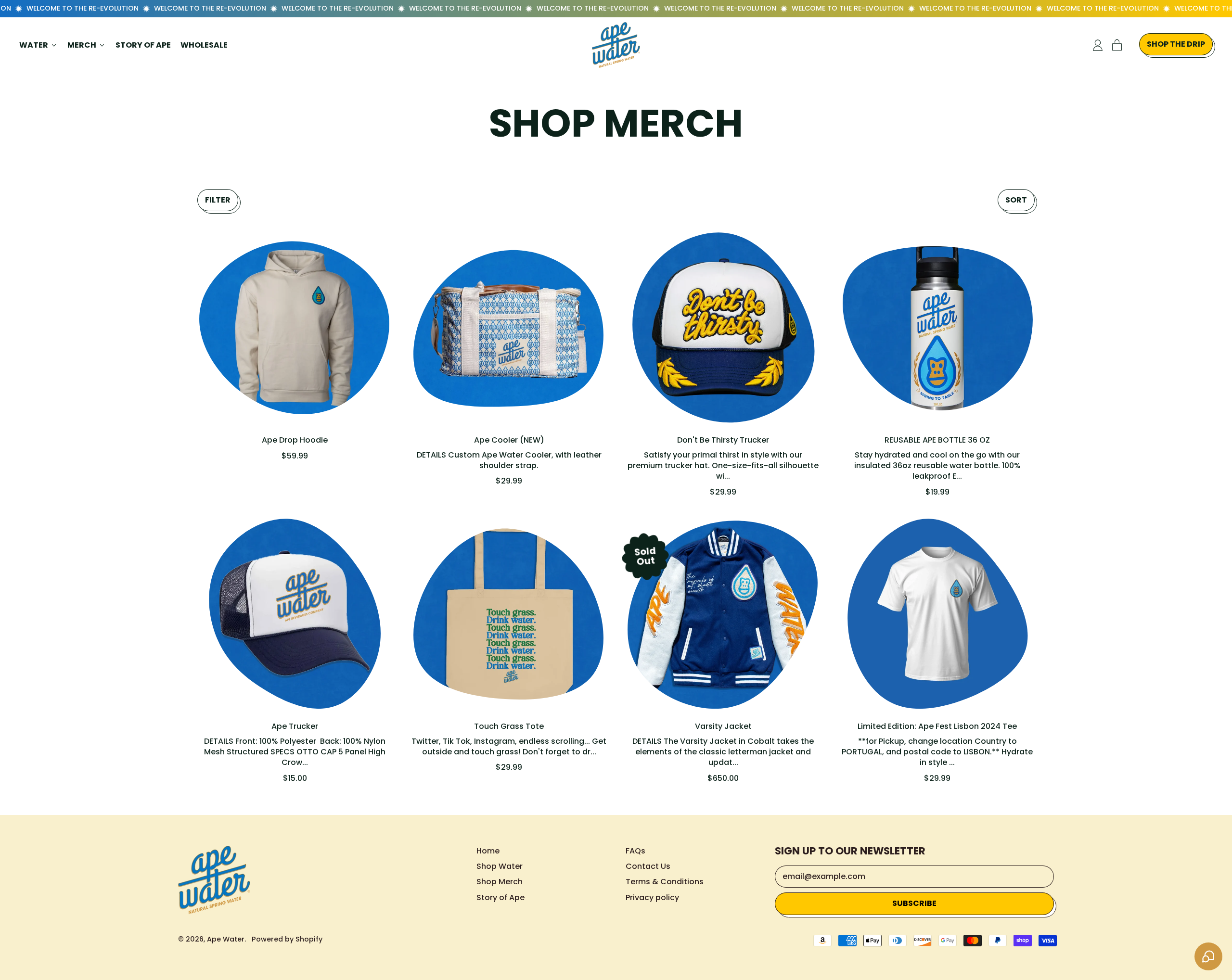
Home (488, 850)
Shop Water (499, 866)
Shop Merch (499, 881)
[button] (217, 200)
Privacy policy (652, 897)
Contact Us (648, 866)
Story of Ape (143, 45)
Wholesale (204, 45)
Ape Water (225, 939)
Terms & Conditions (665, 881)
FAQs (635, 850)
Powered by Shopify (287, 939)
